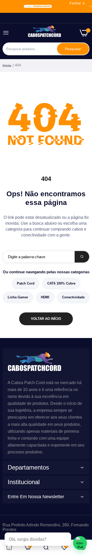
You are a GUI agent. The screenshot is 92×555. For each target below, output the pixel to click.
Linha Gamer (18, 297)
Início (7, 65)
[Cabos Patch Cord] (44, 33)
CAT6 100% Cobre (61, 283)
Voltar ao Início (46, 319)
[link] (46, 6)
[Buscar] (82, 257)
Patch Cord (25, 283)
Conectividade (73, 297)
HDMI (45, 297)
